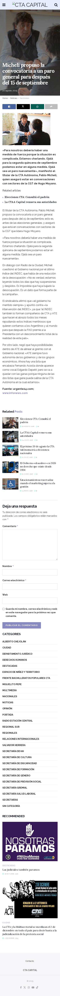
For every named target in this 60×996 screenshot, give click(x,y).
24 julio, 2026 (27, 440)
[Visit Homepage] (30, 4)
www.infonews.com (15, 393)
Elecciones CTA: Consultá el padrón (27, 197)
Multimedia (9, 690)
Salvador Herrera (13, 745)
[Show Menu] (3, 5)
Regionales (9, 733)
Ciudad (6, 647)
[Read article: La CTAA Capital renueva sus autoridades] (10, 436)
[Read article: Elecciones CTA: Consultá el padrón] (10, 423)
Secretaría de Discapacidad (19, 763)
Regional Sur (11, 727)
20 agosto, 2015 (9, 90)
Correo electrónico (14, 580)
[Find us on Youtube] (33, 987)
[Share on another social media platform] (51, 106)
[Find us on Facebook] (21, 987)
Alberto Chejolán (14, 641)
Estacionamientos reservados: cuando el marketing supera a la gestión (37, 483)
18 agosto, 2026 (27, 426)
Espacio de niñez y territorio (21, 672)
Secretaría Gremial (14, 787)
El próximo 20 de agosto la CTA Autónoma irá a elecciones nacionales (37, 450)
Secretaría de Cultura (17, 757)
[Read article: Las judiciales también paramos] (30, 841)
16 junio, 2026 (27, 474)
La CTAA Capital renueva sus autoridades (31, 202)
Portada (7, 714)
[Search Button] (56, 5)
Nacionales (24, 98)
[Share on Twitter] (23, 106)
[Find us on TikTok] (37, 987)
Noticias (13, 98)
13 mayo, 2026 (26, 491)
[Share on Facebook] (9, 106)
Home (5, 98)
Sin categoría (11, 806)
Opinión (7, 708)
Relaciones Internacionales (20, 739)
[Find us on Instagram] (29, 987)
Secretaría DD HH (13, 751)
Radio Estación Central (17, 721)
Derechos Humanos (14, 660)
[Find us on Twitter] (24, 987)
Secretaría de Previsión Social (21, 781)
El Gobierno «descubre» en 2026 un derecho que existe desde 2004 (38, 466)
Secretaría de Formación (18, 769)
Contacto (29, 961)
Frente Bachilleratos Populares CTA (26, 678)
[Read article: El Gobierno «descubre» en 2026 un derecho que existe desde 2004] (10, 467)
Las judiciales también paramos (21, 869)
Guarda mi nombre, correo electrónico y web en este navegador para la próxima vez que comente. (31, 612)
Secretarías (10, 800)
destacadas (9, 666)
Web (5, 594)
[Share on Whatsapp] (37, 106)
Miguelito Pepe (12, 684)
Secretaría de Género (16, 775)
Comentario (10, 526)
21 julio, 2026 (26, 457)
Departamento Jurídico (17, 654)
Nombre (8, 566)
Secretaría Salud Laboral (19, 793)
